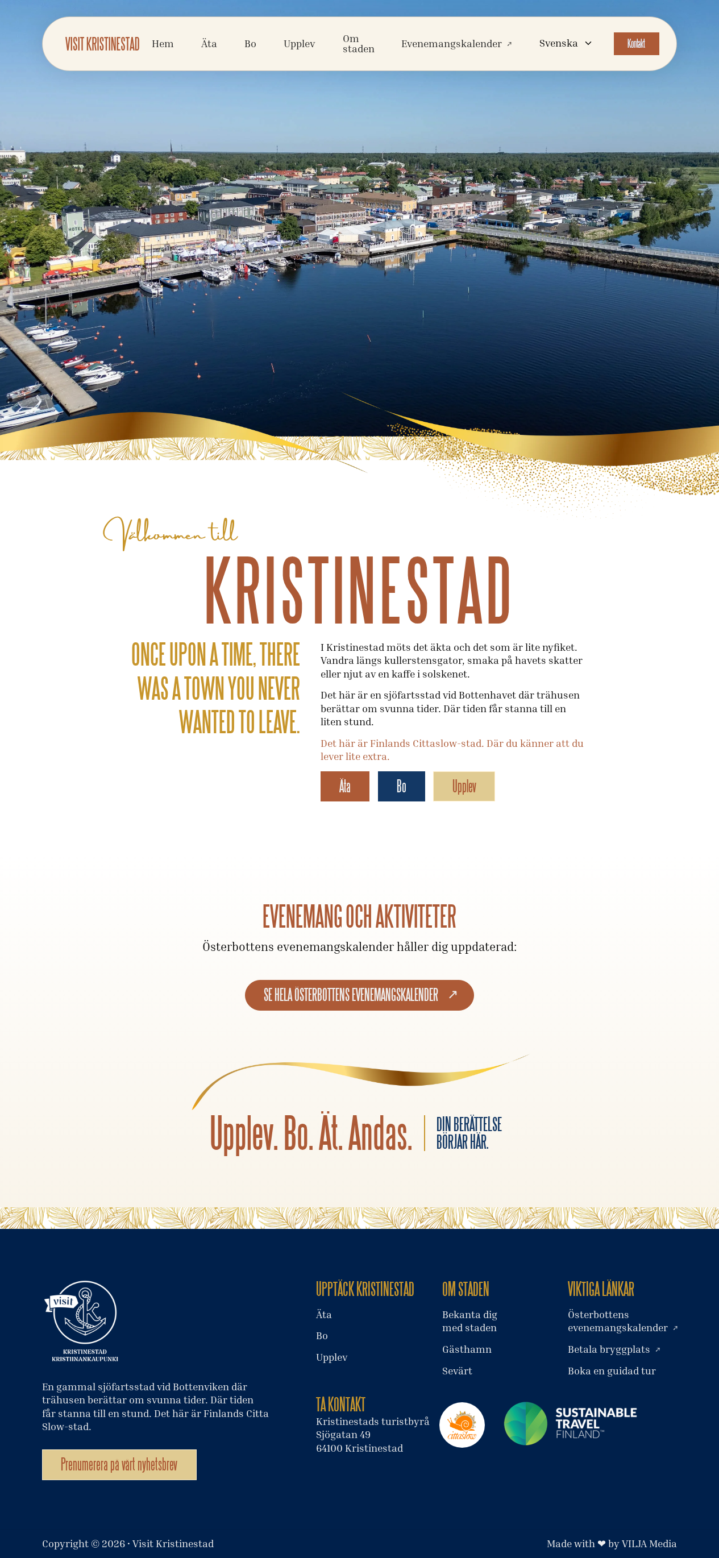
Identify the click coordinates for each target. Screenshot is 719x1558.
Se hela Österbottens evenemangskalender (351, 995)
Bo (250, 43)
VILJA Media (649, 1543)
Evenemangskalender (451, 43)
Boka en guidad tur (612, 1371)
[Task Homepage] (102, 44)
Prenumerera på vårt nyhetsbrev (119, 1464)
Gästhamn (467, 1349)
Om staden (359, 43)
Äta (209, 43)
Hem (163, 43)
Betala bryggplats (609, 1349)
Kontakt (636, 43)
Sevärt (457, 1371)
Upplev (464, 786)
